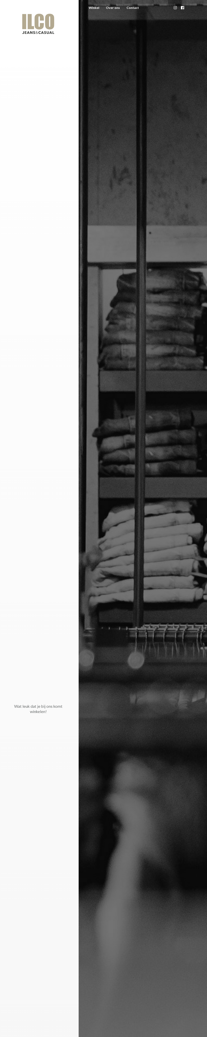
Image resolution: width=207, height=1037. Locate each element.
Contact (133, 7)
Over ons (113, 7)
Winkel (94, 7)
